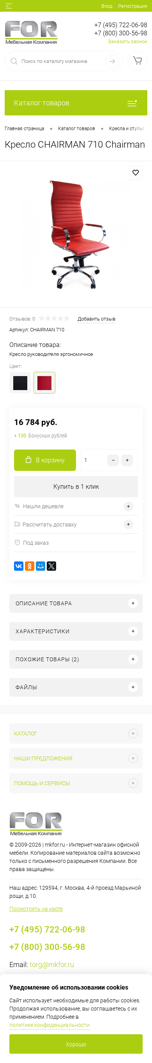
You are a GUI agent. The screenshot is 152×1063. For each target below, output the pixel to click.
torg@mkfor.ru (52, 964)
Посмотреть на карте (36, 909)
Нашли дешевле (43, 506)
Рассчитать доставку (50, 524)
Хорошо (76, 1044)
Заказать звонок (127, 41)
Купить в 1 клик (76, 486)
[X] (51, 566)
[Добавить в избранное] (136, 173)
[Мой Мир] (40, 566)
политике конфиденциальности (49, 1025)
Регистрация (132, 6)
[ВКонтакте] (18, 566)
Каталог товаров (41, 103)
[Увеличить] (76, 235)
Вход (106, 6)
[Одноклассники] (29, 566)
